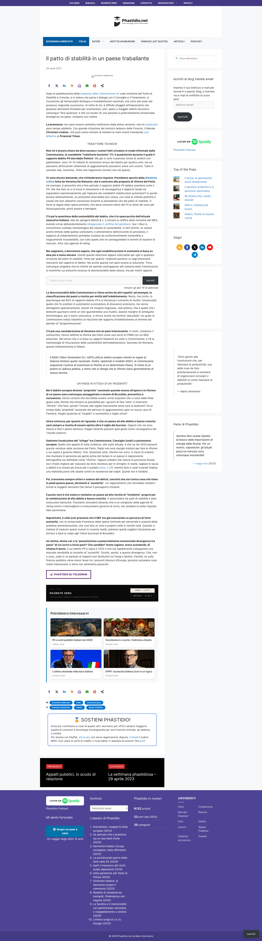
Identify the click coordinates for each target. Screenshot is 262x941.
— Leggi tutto (200, 463)
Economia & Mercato (59, 41)
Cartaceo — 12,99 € (142, 596)
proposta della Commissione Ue (100, 93)
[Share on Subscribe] (79, 86)
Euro (180, 821)
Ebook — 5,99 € (142, 590)
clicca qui (84, 737)
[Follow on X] (195, 247)
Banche (202, 812)
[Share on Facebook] (49, 86)
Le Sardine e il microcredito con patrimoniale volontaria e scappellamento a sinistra (109, 908)
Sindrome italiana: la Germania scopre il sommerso (105, 884)
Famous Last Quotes (154, 41)
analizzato (151, 124)
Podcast (196, 41)
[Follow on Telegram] (195, 255)
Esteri (96, 41)
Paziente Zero (109, 3)
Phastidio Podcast (184, 149)
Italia (82, 41)
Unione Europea (94, 702)
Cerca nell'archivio (188, 58)
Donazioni (128, 3)
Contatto (146, 3)
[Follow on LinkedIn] (202, 247)
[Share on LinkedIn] (64, 86)
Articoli (179, 41)
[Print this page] (95, 86)
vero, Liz (105, 467)
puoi (141, 740)
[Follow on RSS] (179, 247)
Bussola (90, 3)
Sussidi (202, 836)
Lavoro (182, 826)
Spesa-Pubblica (96, 707)
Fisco (181, 806)
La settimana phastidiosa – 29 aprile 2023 (132, 776)
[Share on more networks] (102, 86)
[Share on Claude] (72, 86)
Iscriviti (150, 280)
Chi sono (74, 3)
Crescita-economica (61, 707)
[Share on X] (57, 86)
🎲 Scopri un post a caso (65, 831)
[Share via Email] (87, 86)
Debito (79, 707)
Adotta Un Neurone (122, 41)
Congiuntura (205, 806)
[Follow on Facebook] (187, 247)
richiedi (133, 737)
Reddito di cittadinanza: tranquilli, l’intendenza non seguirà (109, 896)
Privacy (188, 3)
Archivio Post (166, 3)
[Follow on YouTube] (210, 247)
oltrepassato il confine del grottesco (109, 224)
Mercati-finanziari (183, 814)
